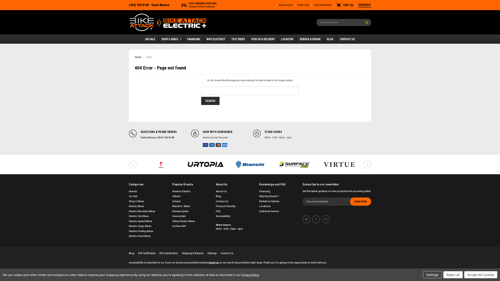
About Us (221, 191)
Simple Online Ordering (203, 5)
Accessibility (223, 216)
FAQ (218, 211)
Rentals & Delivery (269, 201)
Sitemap (212, 253)
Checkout (364, 4)
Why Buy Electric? (269, 196)
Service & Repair (310, 39)
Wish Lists (303, 5)
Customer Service (269, 211)
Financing (193, 39)
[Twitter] (306, 219)
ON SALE (150, 39)
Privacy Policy (250, 275)
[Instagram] (326, 219)
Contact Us (347, 39)
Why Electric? (216, 39)
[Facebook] (316, 219)
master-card (218, 145)
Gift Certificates (322, 5)
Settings (432, 275)
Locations (265, 206)
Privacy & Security (226, 206)
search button (366, 22)
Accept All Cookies (480, 275)
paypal (205, 145)
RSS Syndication (168, 253)
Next (367, 164)
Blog (330, 39)
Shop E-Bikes (170, 39)
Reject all (453, 275)
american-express (225, 145)
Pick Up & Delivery (263, 39)
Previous (133, 164)
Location (287, 39)
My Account (286, 5)
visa (212, 145)
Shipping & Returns (193, 253)
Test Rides (238, 39)
